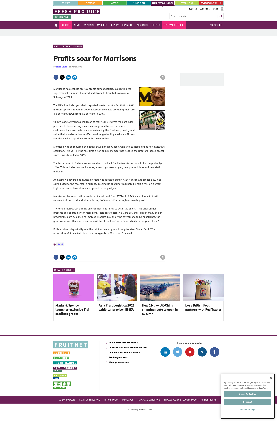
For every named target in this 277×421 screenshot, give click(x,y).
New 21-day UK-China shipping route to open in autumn (160, 309)
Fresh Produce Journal (68, 46)
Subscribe (204, 9)
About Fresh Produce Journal (123, 342)
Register (193, 9)
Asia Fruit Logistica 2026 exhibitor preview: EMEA (116, 307)
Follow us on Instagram (202, 352)
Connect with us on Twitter (177, 352)
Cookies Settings (247, 409)
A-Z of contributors (89, 400)
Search (220, 16)
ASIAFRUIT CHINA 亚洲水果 (211, 3)
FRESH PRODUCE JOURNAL (162, 3)
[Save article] (162, 77)
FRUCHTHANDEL (139, 3)
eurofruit (90, 3)
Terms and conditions (148, 400)
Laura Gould (61, 66)
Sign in (128, 71)
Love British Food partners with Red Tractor (203, 307)
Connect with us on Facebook (214, 352)
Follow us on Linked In (165, 352)
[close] (165, 71)
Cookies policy (190, 400)
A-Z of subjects (67, 400)
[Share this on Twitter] (62, 77)
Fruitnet (66, 3)
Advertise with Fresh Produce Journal (128, 347)
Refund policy (111, 400)
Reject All (247, 402)
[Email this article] (74, 77)
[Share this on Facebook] (56, 77)
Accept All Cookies (247, 394)
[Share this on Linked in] (68, 77)
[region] (248, 396)
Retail (60, 244)
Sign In (216, 9)
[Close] (271, 378)
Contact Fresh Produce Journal (125, 352)
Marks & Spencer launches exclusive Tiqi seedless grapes (72, 309)
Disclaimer (127, 400)
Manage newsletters (119, 362)
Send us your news (118, 357)
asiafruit (114, 3)
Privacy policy (171, 400)
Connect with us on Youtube (189, 352)
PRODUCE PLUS (187, 3)
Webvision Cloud (145, 409)
